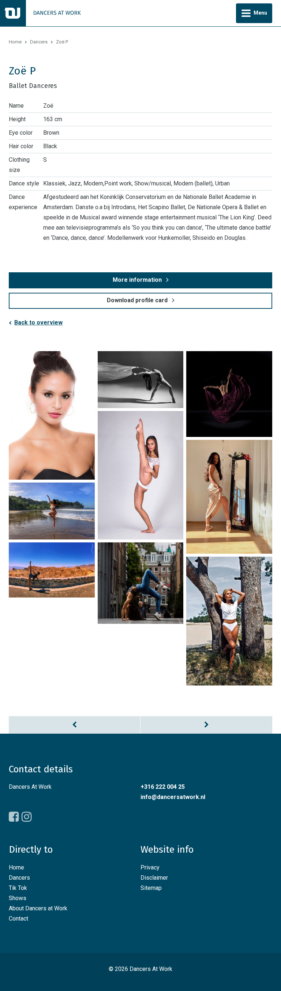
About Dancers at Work (38, 908)
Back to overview (38, 322)
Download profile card (137, 300)
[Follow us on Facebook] (14, 817)
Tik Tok (18, 887)
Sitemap (151, 887)
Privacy (150, 867)
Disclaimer (154, 877)
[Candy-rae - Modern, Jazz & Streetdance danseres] (74, 725)
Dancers (39, 42)
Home (15, 42)
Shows (17, 898)
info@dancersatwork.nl (172, 797)
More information (137, 279)
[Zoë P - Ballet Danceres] (52, 415)
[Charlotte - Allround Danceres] (206, 725)
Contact (18, 918)
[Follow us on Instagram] (26, 817)
